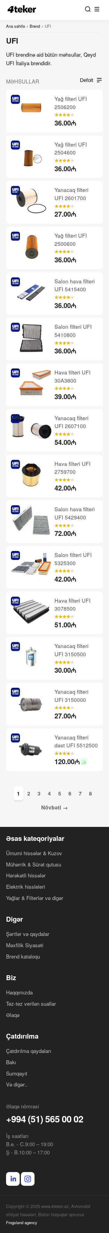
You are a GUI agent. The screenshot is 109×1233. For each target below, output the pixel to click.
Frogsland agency (21, 1222)
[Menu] (96, 9)
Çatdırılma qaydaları (28, 1050)
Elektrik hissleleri (25, 886)
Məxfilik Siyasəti (24, 945)
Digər (14, 919)
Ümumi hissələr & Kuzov (34, 853)
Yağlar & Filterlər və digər (34, 898)
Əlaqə (12, 1015)
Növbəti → (54, 807)
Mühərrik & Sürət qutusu (33, 864)
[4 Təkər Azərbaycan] (24, 9)
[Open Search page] (87, 9)
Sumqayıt (16, 1073)
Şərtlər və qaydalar (27, 933)
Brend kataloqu (23, 956)
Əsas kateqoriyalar (35, 838)
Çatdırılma (22, 1036)
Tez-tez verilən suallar (31, 1003)
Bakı (11, 1062)
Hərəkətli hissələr (26, 875)
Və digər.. (17, 1084)
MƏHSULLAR (22, 81)
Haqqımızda (19, 992)
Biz (11, 977)
